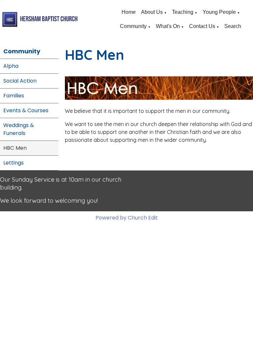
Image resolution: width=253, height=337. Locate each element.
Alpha (10, 66)
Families (13, 95)
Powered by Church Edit (127, 217)
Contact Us (202, 26)
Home (129, 12)
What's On (168, 26)
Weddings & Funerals (18, 129)
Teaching (182, 12)
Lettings (13, 163)
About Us (152, 12)
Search (232, 26)
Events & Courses (25, 110)
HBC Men (15, 148)
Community (133, 26)
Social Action (20, 81)
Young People (219, 12)
